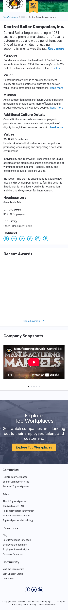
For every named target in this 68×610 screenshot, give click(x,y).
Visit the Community (13, 569)
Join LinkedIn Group (13, 574)
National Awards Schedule (16, 515)
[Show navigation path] (23, 17)
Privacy (33, 604)
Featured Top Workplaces (16, 486)
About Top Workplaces (14, 501)
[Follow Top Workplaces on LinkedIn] (40, 589)
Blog (5, 535)
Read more (56, 48)
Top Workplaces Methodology (18, 520)
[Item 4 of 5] (36, 386)
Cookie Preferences (47, 604)
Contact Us (8, 578)
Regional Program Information (18, 511)
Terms (25, 604)
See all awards (31, 321)
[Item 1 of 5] (28, 386)
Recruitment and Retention (17, 540)
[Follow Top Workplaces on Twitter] (34, 589)
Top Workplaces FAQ (13, 506)
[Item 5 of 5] (39, 386)
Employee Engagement (15, 544)
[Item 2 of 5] (31, 386)
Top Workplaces (10, 17)
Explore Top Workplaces (34, 447)
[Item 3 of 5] (34, 386)
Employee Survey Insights (16, 549)
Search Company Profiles (16, 481)
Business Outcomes (13, 554)
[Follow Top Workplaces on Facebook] (27, 589)
